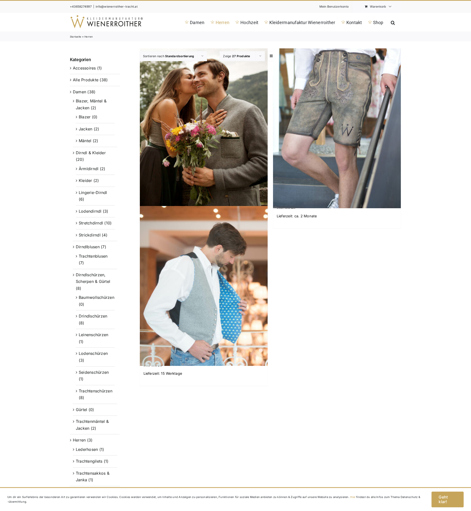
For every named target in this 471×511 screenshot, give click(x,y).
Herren (79, 440)
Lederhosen (87, 449)
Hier (352, 497)
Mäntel (85, 140)
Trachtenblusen (93, 256)
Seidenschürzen (94, 372)
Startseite (75, 36)
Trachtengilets (89, 461)
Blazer (85, 116)
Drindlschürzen (93, 316)
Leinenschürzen (93, 334)
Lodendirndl (90, 211)
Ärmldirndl (88, 168)
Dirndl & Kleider (91, 152)
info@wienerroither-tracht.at (117, 6)
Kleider (85, 180)
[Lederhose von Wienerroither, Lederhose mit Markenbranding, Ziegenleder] (337, 128)
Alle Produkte (85, 79)
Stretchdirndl (91, 223)
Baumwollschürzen (96, 297)
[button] (393, 22)
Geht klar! (443, 499)
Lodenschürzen (93, 353)
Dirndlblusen (88, 246)
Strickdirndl (90, 235)
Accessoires (84, 68)
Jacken (85, 128)
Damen (79, 91)
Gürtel (81, 409)
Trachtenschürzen (95, 390)
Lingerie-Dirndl (93, 192)
